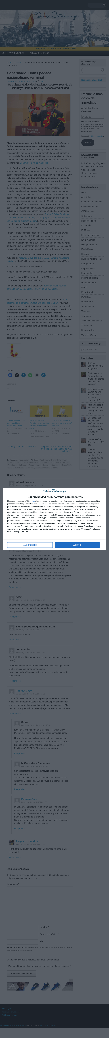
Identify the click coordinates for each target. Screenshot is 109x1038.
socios (32, 501)
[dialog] (54, 519)
